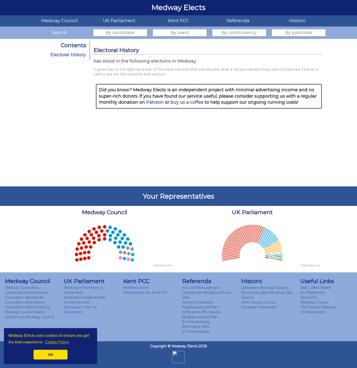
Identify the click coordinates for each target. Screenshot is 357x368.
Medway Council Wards (24, 312)
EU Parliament (312, 292)
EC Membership (196, 331)
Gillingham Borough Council (265, 287)
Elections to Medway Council (29, 317)
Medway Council (314, 302)
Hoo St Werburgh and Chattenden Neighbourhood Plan (206, 292)
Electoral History (68, 54)
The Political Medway (318, 307)
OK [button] (50, 355)
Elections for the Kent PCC (146, 292)
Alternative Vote (196, 326)
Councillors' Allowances (24, 297)
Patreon (155, 102)
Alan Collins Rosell (315, 287)
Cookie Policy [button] (57, 342)
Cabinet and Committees (26, 292)
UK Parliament (312, 312)
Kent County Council (258, 302)
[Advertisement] (209, 147)
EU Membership (196, 322)
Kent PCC (308, 297)
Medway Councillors (22, 287)
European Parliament (259, 307)
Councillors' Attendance (25, 302)
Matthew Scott (136, 287)
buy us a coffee (187, 102)
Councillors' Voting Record (27, 307)
